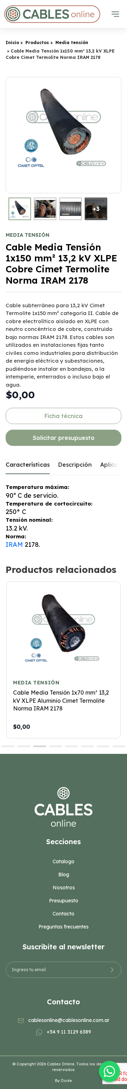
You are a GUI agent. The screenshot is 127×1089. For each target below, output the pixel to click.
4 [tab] (55, 746)
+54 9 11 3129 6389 (69, 1032)
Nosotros (64, 887)
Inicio (12, 42)
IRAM (14, 544)
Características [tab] (28, 464)
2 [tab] (23, 746)
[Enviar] (112, 970)
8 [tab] (119, 746)
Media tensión (71, 42)
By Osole (63, 1080)
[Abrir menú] (115, 14)
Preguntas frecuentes (63, 927)
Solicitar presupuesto (64, 437)
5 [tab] (71, 746)
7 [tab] (103, 746)
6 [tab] (87, 746)
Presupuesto (63, 900)
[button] (114, 135)
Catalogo (63, 861)
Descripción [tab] (75, 464)
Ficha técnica (63, 415)
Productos (37, 42)
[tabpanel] (63, 659)
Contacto (63, 913)
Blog (63, 874)
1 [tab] (7, 746)
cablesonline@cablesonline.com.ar (68, 1020)
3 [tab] (39, 746)
